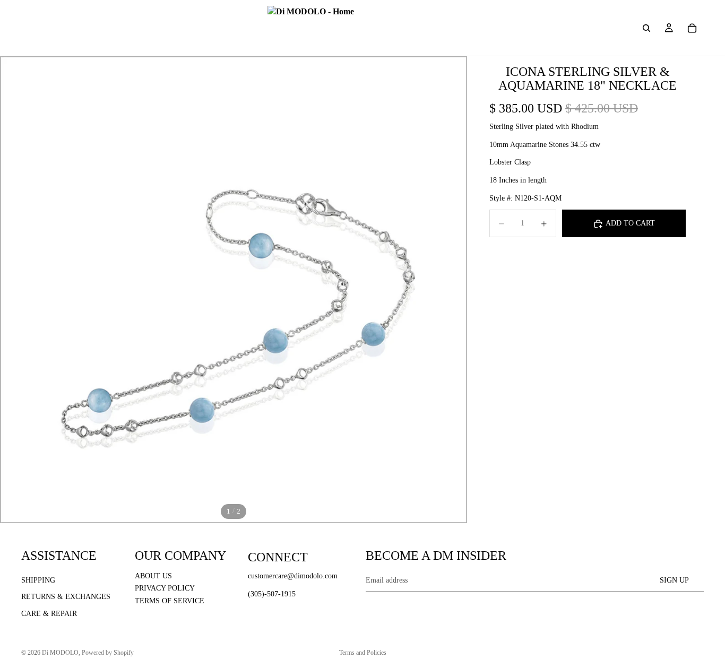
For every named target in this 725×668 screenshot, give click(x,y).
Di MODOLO (60, 652)
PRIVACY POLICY (165, 588)
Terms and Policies (362, 652)
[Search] (646, 28)
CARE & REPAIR (49, 614)
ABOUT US (153, 575)
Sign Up (674, 580)
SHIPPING (38, 580)
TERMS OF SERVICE (169, 601)
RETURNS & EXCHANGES (65, 597)
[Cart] (692, 28)
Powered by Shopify (108, 652)
